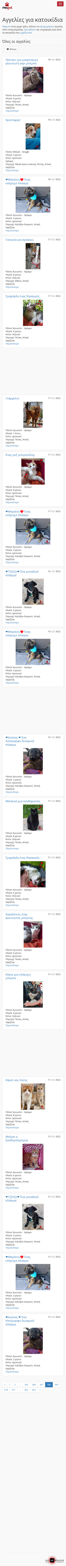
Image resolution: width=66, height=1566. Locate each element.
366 (34, 1384)
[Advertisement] (33, 371)
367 (41, 1384)
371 (13, 1389)
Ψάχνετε (6, 26)
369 (56, 1384)
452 (26, 1389)
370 (6, 1389)
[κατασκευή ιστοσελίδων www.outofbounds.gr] (54, 1560)
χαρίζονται (26, 32)
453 (34, 1389)
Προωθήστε (30, 29)
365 (26, 1384)
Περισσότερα (12, 110)
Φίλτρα (12, 49)
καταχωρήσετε (47, 26)
